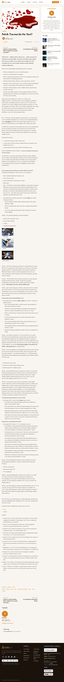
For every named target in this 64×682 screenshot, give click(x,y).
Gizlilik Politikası (36, 649)
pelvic (15, 589)
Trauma (33, 589)
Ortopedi (4, 31)
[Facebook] (9, 657)
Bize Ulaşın (26, 659)
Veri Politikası (35, 661)
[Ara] (61, 2)
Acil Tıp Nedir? (26, 649)
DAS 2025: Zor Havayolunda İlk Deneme (54, 52)
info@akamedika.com (51, 658)
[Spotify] (14, 657)
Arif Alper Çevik (52, 17)
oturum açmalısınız (17, 631)
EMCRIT (5, 511)
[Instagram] (6, 657)
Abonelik (41, 2)
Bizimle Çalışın (26, 657)
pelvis (30, 589)
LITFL (4, 509)
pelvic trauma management (22, 589)
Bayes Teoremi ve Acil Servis (53, 63)
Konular (28, 2)
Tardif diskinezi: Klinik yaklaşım (53, 45)
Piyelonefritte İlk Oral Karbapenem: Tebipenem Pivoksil (52, 58)
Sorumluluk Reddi (36, 655)
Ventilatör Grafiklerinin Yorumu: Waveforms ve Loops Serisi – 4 (53, 40)
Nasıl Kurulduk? (27, 651)
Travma (13, 587)
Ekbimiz (25, 653)
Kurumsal (35, 2)
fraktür (12, 589)
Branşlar (23, 2)
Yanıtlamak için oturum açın (7, 623)
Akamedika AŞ (26, 655)
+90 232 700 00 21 (52, 656)
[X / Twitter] (3, 657)
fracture (7, 589)
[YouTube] (11, 657)
